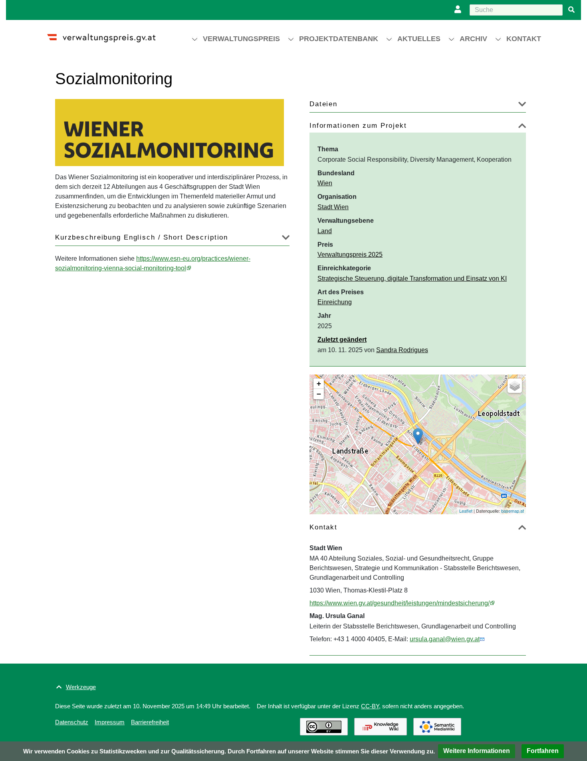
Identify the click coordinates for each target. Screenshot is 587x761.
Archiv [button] (473, 39)
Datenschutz (71, 722)
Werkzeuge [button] (81, 687)
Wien (324, 183)
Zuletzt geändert (342, 339)
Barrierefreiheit (150, 722)
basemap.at (512, 510)
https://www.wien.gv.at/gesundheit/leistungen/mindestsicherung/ (399, 603)
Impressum (110, 722)
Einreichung (334, 302)
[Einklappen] (522, 127)
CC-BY (370, 706)
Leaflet (465, 510)
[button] (476, 751)
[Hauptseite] (108, 34)
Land (324, 231)
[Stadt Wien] (418, 436)
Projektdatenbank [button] (338, 39)
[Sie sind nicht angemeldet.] (459, 10)
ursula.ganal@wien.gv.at (445, 639)
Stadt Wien (333, 207)
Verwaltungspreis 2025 (350, 254)
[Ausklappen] (522, 105)
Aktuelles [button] (418, 39)
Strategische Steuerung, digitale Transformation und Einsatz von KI (412, 278)
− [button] (319, 394)
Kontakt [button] (523, 39)
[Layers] (515, 386)
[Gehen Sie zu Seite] (571, 10)
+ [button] (319, 383)
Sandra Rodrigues (402, 350)
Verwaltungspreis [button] (241, 39)
